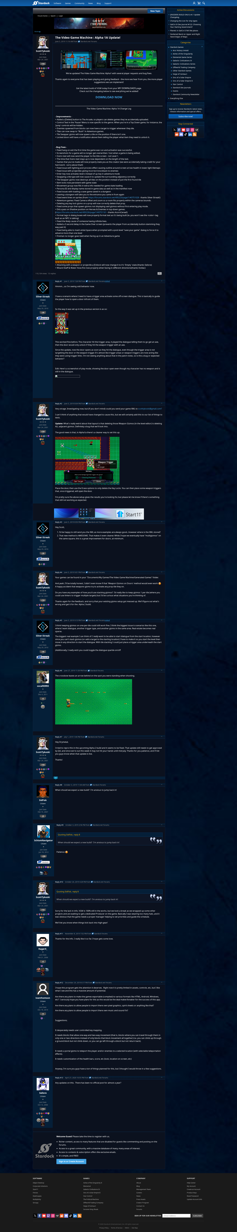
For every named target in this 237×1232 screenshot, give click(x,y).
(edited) (107, 281)
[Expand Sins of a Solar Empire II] (171, 81)
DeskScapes (37, 1196)
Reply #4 (58, 572)
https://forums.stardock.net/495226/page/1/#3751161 (81, 212)
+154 (43, 1109)
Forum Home (43, 16)
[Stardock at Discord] (181, 134)
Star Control (87, 1196)
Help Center (191, 1183)
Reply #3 (58, 522)
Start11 (35, 1189)
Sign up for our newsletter (148, 1215)
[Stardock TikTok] (185, 134)
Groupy (35, 1203)
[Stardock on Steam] (197, 130)
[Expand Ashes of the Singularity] (171, 54)
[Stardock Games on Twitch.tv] (188, 130)
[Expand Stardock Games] (168, 47)
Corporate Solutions (40, 1186)
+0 (43, 816)
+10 (43, 312)
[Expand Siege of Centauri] (171, 74)
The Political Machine (91, 1199)
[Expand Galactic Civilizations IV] (171, 60)
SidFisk (43, 800)
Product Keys (192, 1193)
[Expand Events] (171, 91)
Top (162, 281)
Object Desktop (38, 1183)
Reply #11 (59, 933)
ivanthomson (43, 997)
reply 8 (77, 834)
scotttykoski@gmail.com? (150, 408)
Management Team (143, 1189)
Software (57, 3)
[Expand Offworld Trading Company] (171, 67)
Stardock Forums (97, 670)
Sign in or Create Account (71, 1161)
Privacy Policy (104, 1228)
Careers (139, 1193)
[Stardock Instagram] (192, 130)
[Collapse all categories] (202, 46)
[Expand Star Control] (171, 84)
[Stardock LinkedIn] (190, 134)
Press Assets (140, 1199)
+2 (43, 698)
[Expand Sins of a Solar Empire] (171, 77)
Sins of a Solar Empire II (91, 1193)
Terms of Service (116, 1228)
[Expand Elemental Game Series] (171, 57)
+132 (43, 64)
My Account (191, 1186)
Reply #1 (58, 281)
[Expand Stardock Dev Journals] (171, 87)
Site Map (135, 1228)
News (90, 3)
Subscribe (197, 1216)
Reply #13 (59, 1077)
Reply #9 (60, 825)
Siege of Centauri (89, 1206)
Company (140, 1178)
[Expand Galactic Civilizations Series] (171, 64)
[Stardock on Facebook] (179, 130)
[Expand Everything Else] (168, 98)
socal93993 (43, 685)
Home (36, 31)
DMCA (127, 1228)
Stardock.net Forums (88, 41)
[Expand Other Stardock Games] (171, 70)
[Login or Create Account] (194, 3)
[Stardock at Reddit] (177, 134)
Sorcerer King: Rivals (90, 1209)
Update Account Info (194, 1199)
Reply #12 (59, 982)
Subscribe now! (185, 116)
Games (68, 3)
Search (53, 16)
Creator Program (142, 1203)
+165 (43, 856)
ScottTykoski (43, 50)
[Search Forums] (203, 3)
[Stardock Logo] (41, 3)
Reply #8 (58, 785)
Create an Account (193, 1189)
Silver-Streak (43, 296)
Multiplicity (37, 1199)
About (138, 1183)
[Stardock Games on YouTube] (183, 130)
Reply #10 (59, 882)
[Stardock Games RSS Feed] (194, 134)
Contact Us (140, 1206)
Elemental (87, 1186)
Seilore (43, 1092)
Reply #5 (58, 620)
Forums (139, 1209)
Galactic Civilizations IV (91, 1189)
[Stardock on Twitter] (174, 130)
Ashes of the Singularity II (92, 1183)
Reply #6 (58, 670)
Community (79, 3)
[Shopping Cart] (198, 3)
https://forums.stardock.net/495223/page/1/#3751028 (113, 197)
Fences (35, 1193)
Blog (99, 3)
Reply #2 (58, 403)
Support (108, 3)
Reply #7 (58, 737)
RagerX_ (43, 948)
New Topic (155, 11)
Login (61, 16)
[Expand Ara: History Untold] (171, 50)
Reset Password (192, 1196)
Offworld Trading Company (93, 1203)
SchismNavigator (43, 840)
